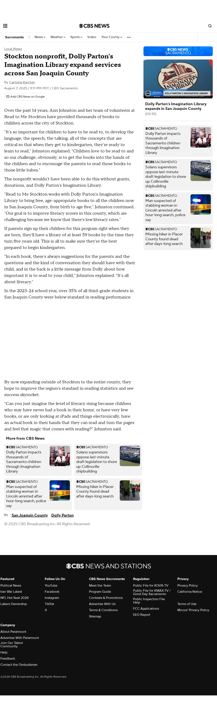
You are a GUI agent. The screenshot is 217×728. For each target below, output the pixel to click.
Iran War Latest (11, 591)
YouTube (51, 585)
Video (91, 37)
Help (3, 652)
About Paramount (13, 631)
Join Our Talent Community (11, 644)
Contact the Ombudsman (19, 664)
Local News (13, 49)
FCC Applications (146, 608)
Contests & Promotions (106, 598)
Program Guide (100, 591)
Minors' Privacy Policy (193, 610)
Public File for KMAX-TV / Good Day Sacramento (152, 592)
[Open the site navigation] (33, 26)
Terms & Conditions (103, 610)
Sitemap (95, 616)
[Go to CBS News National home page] (94, 26)
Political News (10, 585)
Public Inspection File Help (149, 600)
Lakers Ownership (13, 604)
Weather (57, 37)
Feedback (7, 658)
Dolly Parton (62, 515)
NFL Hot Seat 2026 (14, 598)
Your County (110, 37)
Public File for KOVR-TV (150, 585)
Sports (75, 37)
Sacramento (14, 37)
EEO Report (141, 614)
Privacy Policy (187, 585)
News (39, 37)
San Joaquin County (30, 515)
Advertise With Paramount (19, 638)
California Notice (189, 591)
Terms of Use (186, 604)
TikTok (49, 604)
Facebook (52, 591)
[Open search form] (210, 25)
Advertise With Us (102, 604)
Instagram (52, 598)
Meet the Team (100, 585)
